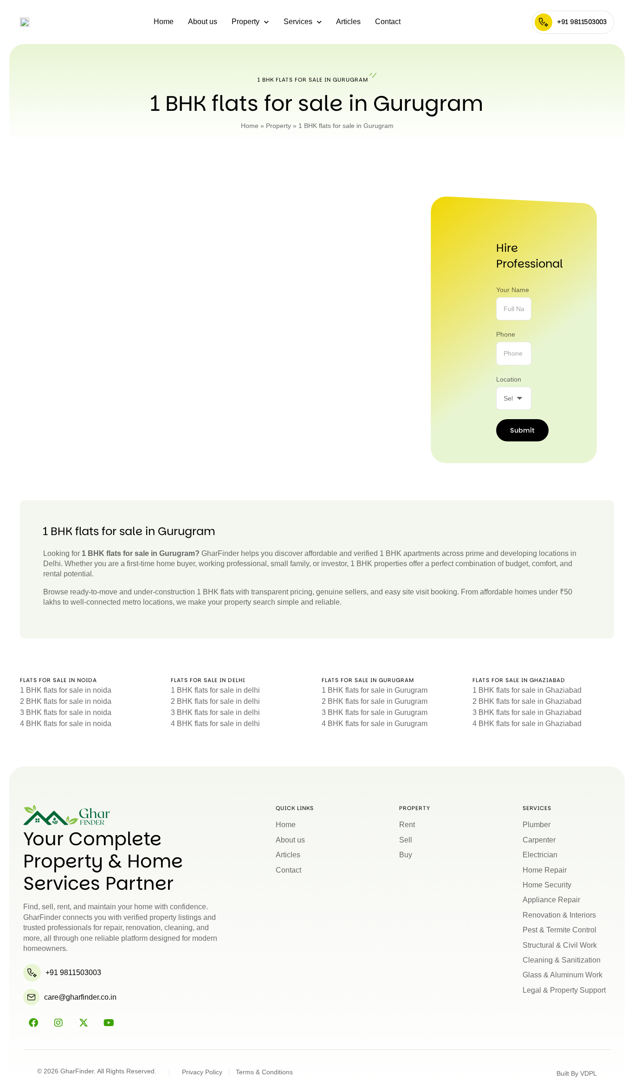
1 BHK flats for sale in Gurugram (374, 690)
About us (202, 22)
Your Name (512, 289)
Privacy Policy (202, 1072)
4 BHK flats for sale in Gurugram (374, 723)
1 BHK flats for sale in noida (65, 690)
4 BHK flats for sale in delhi (215, 723)
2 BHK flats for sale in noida (65, 701)
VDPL (588, 1073)
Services (298, 22)
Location (508, 379)
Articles (348, 22)
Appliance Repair (551, 900)
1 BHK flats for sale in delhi (215, 690)
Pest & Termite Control (559, 930)
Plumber (536, 825)
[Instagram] (58, 1023)
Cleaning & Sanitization (562, 960)
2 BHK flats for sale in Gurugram (374, 701)
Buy (405, 855)
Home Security (547, 885)
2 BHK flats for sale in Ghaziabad (527, 701)
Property (245, 22)
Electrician (540, 855)
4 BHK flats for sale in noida (65, 723)
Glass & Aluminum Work (562, 975)
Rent (407, 825)
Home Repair (545, 870)
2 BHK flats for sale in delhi (215, 701)
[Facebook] (33, 1023)
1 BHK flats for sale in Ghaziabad (527, 690)
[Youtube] (108, 1023)
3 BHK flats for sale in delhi (215, 712)
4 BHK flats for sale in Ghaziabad (527, 723)
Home (164, 22)
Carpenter (539, 840)
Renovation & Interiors (559, 915)
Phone (505, 334)
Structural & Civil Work (560, 945)
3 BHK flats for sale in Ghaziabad (527, 712)
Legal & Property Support (564, 990)
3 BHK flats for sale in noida (65, 712)
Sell (405, 840)
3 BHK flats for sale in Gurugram (374, 712)
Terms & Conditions (264, 1072)
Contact (388, 22)
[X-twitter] (83, 1023)
